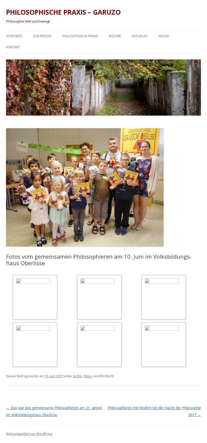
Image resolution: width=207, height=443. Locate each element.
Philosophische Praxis (80, 36)
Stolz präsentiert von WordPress (29, 434)
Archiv (163, 36)
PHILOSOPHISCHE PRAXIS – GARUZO (63, 12)
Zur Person (42, 36)
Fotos (88, 376)
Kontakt (13, 47)
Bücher (115, 36)
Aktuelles (139, 36)
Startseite (14, 36)
